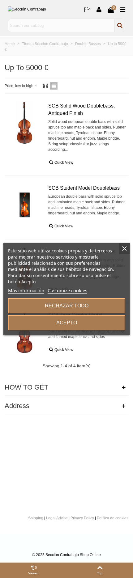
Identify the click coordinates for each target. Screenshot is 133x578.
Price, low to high (19, 86)
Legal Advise (57, 518)
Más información (26, 290)
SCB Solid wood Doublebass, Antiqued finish (81, 109)
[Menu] (122, 9)
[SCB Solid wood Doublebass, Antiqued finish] (25, 123)
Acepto (66, 322)
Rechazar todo (66, 305)
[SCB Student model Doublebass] (25, 205)
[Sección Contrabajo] (35, 9)
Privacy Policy (82, 518)
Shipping (35, 518)
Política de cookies (112, 518)
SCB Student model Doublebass (84, 188)
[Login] (99, 9)
